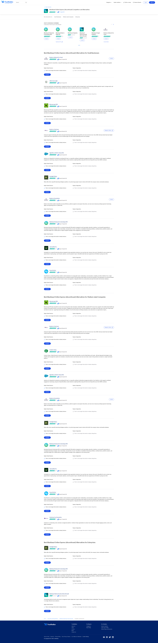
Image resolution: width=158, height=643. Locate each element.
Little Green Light (53, 81)
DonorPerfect (52, 270)
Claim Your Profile (104, 627)
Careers (73, 629)
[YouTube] (104, 637)
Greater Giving (52, 349)
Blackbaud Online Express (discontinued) (66, 618)
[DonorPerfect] (46, 271)
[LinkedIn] (113, 637)
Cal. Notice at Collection (76, 636)
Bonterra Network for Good (56, 57)
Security (52, 636)
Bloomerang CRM (53, 104)
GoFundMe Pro (53, 247)
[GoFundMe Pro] (46, 248)
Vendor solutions (117, 2)
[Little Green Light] (46, 82)
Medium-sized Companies (68, 16)
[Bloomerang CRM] (46, 105)
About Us (73, 626)
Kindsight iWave (53, 176)
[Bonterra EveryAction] (46, 199)
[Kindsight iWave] (46, 177)
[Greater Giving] (46, 351)
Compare (47, 74)
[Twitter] (110, 637)
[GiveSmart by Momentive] (46, 518)
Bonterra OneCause (54, 129)
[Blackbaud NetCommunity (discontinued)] (46, 595)
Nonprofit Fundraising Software (53, 618)
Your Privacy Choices (66, 636)
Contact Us (74, 632)
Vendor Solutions (104, 626)
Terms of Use (46, 636)
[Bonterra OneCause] (46, 130)
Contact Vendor (106, 41)
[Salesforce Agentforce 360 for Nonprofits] (46, 154)
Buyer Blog (88, 627)
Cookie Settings (86, 636)
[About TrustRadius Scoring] (58, 59)
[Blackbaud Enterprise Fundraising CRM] (46, 223)
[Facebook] (107, 637)
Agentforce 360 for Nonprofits (56, 153)
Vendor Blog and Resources (106, 629)
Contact (111, 58)
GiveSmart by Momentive (55, 517)
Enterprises (77, 16)
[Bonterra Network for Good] (46, 58)
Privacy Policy (58, 636)
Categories (108, 2)
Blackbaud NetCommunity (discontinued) (59, 594)
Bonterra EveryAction (54, 198)
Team (73, 627)
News (73, 630)
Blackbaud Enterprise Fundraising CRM (58, 222)
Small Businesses (57, 16)
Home (45, 618)
